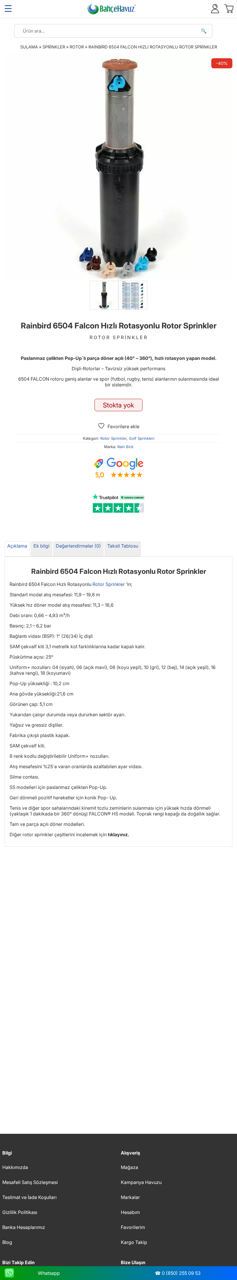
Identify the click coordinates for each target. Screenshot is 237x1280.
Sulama (29, 46)
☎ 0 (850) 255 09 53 (178, 1273)
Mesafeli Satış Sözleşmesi (30, 1182)
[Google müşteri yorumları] (118, 468)
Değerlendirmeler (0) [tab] (78, 546)
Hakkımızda (15, 1167)
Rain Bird (125, 446)
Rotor (77, 46)
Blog (7, 1242)
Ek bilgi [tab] (41, 546)
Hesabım (130, 1212)
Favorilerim (133, 1227)
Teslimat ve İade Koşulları (29, 1197)
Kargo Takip (134, 1242)
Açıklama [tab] (17, 546)
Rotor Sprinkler (113, 438)
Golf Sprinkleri (141, 438)
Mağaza (129, 1167)
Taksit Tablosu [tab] (122, 546)
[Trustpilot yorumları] (118, 503)
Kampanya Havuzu (141, 1182)
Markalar (130, 1197)
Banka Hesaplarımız (23, 1227)
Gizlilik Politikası (19, 1212)
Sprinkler (53, 46)
